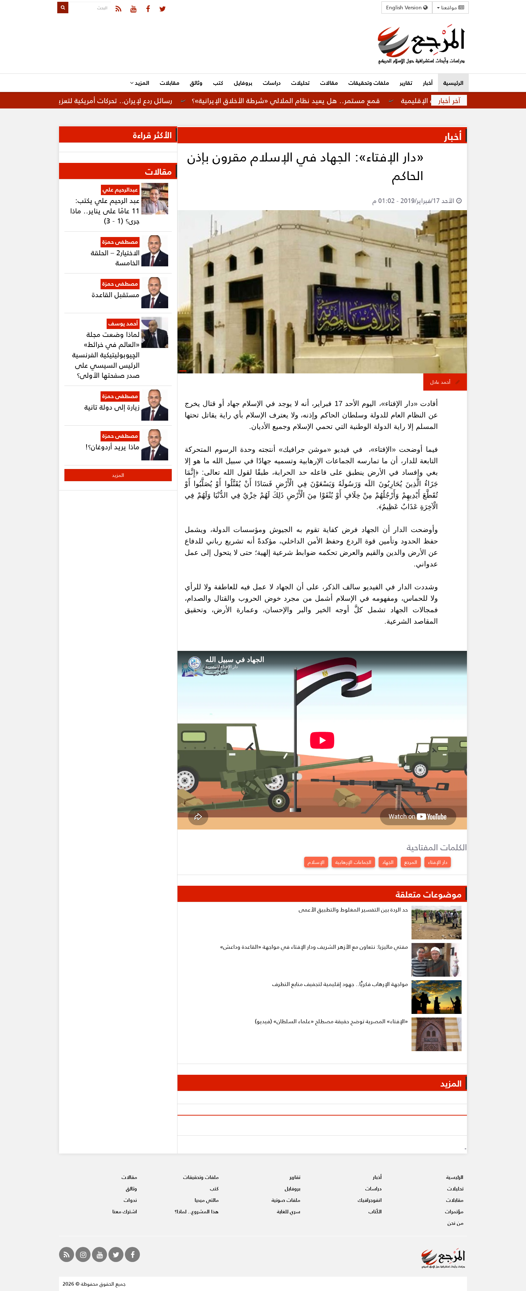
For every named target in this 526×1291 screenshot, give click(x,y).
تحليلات (300, 82)
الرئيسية (453, 82)
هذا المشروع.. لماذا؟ (197, 1211)
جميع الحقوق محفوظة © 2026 (94, 1283)
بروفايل (243, 82)
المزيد (141, 82)
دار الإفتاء (437, 862)
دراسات (272, 82)
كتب (218, 82)
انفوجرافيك (370, 1200)
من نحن (455, 1223)
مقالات (329, 82)
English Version (404, 7)
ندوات (130, 1200)
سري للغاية (288, 1211)
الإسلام (316, 862)
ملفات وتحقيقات (369, 82)
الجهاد (388, 862)
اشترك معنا (124, 1211)
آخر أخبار (449, 100)
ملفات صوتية (286, 1200)
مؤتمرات (454, 1211)
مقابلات (169, 82)
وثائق (196, 82)
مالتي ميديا (207, 1200)
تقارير (406, 82)
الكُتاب (375, 1211)
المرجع (410, 862)
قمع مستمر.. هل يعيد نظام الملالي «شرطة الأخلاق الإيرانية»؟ (320, 100)
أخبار (428, 82)
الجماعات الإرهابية (353, 862)
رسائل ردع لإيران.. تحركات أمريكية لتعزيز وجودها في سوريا (120, 100)
